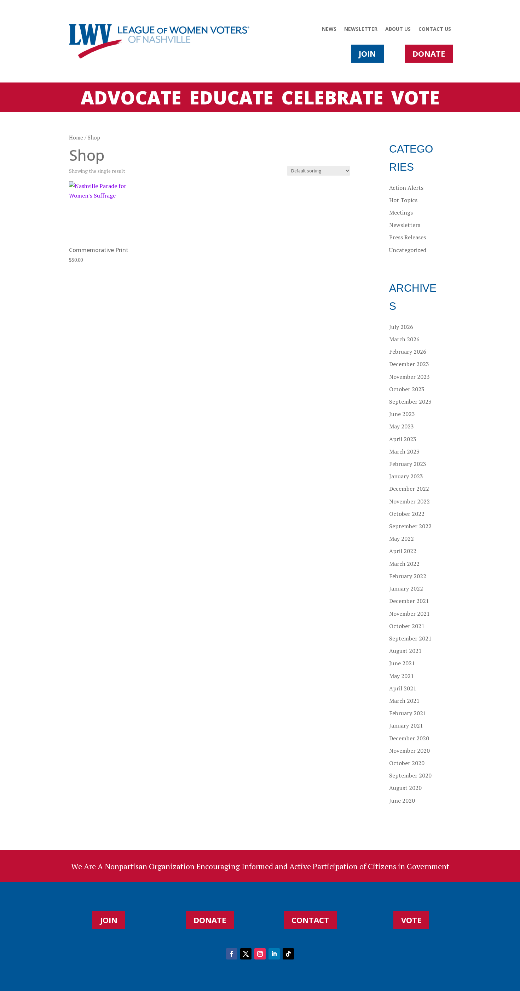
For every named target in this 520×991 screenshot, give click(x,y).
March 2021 (404, 701)
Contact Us (434, 29)
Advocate (131, 99)
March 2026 (404, 339)
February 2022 (407, 576)
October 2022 (406, 514)
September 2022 (410, 526)
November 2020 (409, 750)
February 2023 (407, 464)
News (329, 29)
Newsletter (360, 29)
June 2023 (402, 414)
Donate (428, 53)
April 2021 (402, 688)
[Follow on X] (246, 953)
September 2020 (410, 775)
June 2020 (402, 800)
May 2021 (401, 676)
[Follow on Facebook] (231, 953)
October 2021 (406, 626)
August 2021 (405, 651)
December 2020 (409, 738)
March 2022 (404, 564)
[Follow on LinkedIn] (274, 953)
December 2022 (409, 488)
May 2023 (401, 426)
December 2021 (409, 601)
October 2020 (406, 763)
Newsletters (404, 225)
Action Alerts (406, 188)
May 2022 (401, 538)
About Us (398, 29)
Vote (415, 99)
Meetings (401, 212)
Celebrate (332, 99)
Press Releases (407, 237)
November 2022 (409, 501)
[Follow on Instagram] (260, 953)
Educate (231, 99)
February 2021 (407, 713)
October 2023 (406, 389)
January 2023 (406, 476)
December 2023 (409, 364)
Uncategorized (407, 250)
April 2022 (402, 551)
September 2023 (410, 401)
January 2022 (406, 588)
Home (76, 137)
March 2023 (404, 451)
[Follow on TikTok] (288, 953)
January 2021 (406, 725)
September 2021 (410, 638)
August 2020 (405, 788)
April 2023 (402, 439)
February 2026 (407, 351)
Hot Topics (403, 200)
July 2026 (401, 327)
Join (367, 53)
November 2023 (409, 377)
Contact (310, 920)
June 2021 (402, 663)
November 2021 (409, 613)
